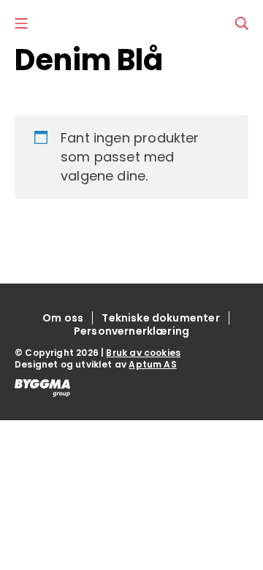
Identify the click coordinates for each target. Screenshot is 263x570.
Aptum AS (152, 364)
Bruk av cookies (143, 352)
